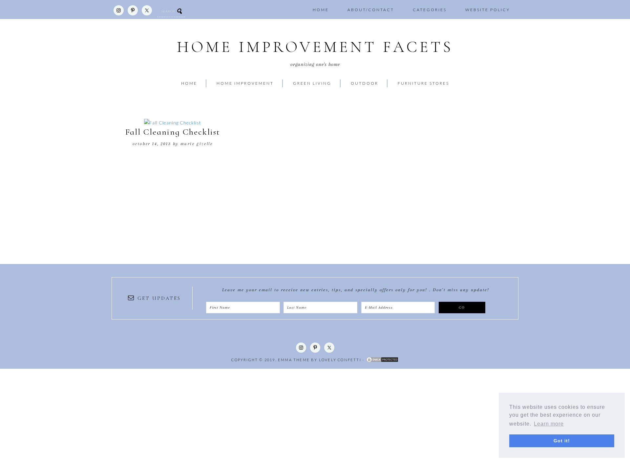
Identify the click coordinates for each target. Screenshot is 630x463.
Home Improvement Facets (315, 47)
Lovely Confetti (340, 360)
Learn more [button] (549, 424)
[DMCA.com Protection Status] (382, 360)
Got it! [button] (562, 440)
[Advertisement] (197, 415)
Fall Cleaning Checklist (172, 132)
